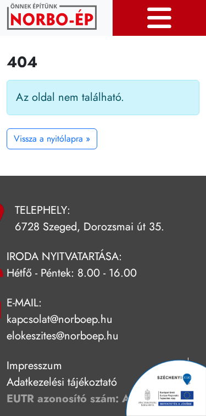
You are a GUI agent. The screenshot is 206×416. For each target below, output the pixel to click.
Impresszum (34, 366)
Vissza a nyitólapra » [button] (52, 138)
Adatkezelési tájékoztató (62, 382)
